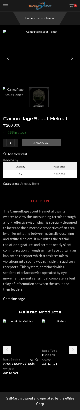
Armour (50, 18)
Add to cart (43, 142)
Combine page (14, 299)
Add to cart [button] (10, 373)
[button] (8, 58)
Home (29, 18)
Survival (16, 359)
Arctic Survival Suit (19, 363)
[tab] (40, 201)
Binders (48, 355)
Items (39, 18)
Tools (53, 350)
